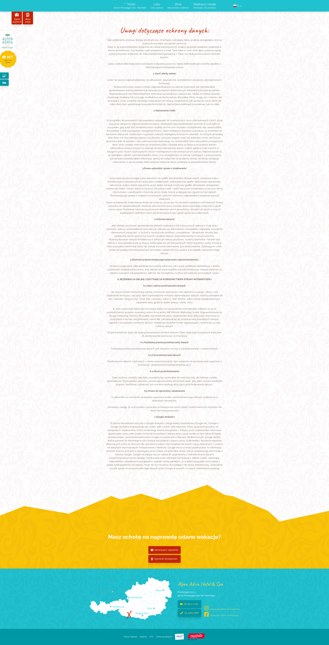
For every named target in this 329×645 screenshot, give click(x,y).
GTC (151, 636)
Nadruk (143, 636)
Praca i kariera (130, 636)
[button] (237, 6)
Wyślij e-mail (191, 604)
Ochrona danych (164, 636)
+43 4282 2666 (191, 612)
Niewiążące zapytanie (166, 550)
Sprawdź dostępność (165, 558)
